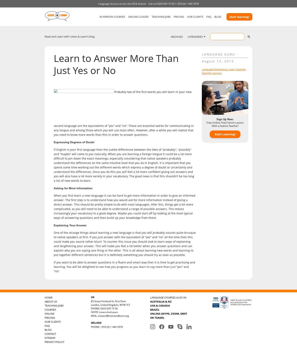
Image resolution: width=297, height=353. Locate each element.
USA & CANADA (160, 305)
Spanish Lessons (212, 73)
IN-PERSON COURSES (112, 17)
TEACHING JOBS (161, 17)
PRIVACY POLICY (54, 342)
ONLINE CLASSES (138, 17)
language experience (214, 69)
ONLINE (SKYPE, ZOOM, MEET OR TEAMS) (168, 316)
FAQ (208, 17)
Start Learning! (225, 134)
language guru (218, 54)
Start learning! (239, 17)
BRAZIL (154, 309)
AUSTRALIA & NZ (161, 301)
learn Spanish (237, 69)
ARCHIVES (177, 37)
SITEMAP (50, 338)
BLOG (217, 17)
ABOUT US (51, 301)
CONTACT (50, 334)
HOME (49, 297)
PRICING (179, 17)
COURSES (50, 309)
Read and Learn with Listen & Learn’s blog (70, 36)
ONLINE (49, 313)
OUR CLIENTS (195, 17)
